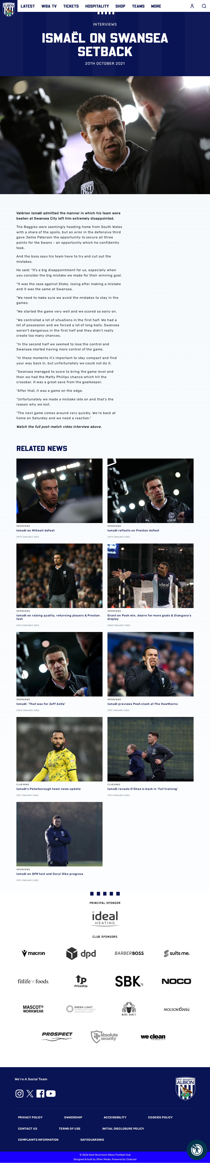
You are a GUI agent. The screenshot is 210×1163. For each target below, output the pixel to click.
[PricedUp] (81, 981)
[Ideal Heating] (105, 919)
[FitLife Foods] (33, 981)
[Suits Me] (177, 953)
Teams (138, 5)
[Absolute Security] (105, 1036)
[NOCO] (177, 981)
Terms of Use (70, 1128)
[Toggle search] (204, 6)
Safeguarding (92, 1139)
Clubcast (131, 1159)
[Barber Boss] (129, 953)
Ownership (73, 1117)
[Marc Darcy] (129, 1009)
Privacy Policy (30, 1117)
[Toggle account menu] (192, 6)
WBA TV (49, 5)
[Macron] (33, 953)
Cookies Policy (160, 1117)
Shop (120, 5)
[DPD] (81, 953)
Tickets (71, 5)
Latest (28, 5)
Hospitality (97, 5)
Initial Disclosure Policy (123, 1128)
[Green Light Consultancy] (81, 1009)
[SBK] (129, 981)
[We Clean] (153, 1036)
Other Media (103, 1159)
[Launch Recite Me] (197, 1150)
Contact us (27, 1128)
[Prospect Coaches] (57, 1036)
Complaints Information (38, 1139)
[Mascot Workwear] (33, 1009)
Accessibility (115, 1117)
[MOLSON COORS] (177, 1009)
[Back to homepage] (8, 8)
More (156, 5)
